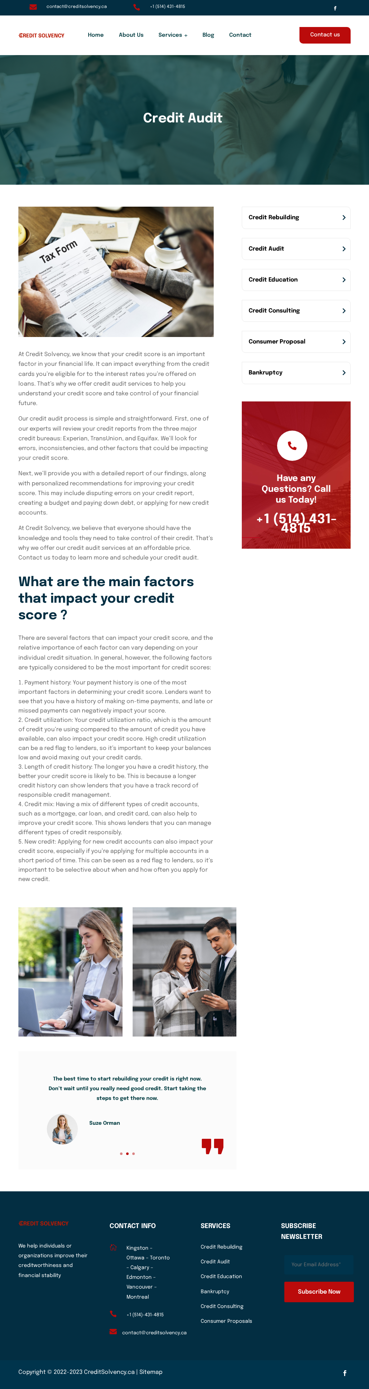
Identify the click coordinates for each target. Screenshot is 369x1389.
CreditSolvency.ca (109, 1372)
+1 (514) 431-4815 (167, 7)
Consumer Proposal (277, 342)
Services (170, 35)
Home (96, 35)
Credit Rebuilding (274, 218)
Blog (208, 35)
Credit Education (273, 280)
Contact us (325, 35)
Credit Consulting (274, 311)
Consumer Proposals (226, 1321)
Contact (240, 35)
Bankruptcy (266, 373)
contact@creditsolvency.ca (76, 7)
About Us (131, 35)
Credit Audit (266, 249)
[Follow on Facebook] (335, 8)
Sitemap (151, 1372)
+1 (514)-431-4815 (145, 1315)
